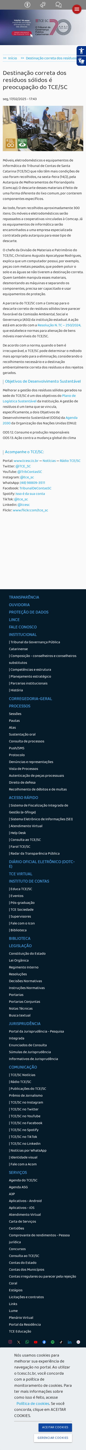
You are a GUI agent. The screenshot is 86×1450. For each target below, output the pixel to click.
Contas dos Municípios (26, 1270)
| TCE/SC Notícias (22, 1075)
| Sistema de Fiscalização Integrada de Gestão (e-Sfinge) (38, 809)
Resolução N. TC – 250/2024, (59, 325)
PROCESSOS (19, 706)
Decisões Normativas (25, 981)
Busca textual (20, 1016)
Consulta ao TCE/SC (24, 1256)
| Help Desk (17, 833)
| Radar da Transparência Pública (34, 854)
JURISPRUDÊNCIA (25, 1024)
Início (12, 58)
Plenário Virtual (21, 1318)
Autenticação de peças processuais (36, 776)
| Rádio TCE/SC (20, 1082)
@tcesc (24, 505)
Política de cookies (33, 1404)
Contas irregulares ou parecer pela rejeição (42, 1277)
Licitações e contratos (26, 1297)
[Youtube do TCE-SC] (34, 1343)
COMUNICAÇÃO (23, 1068)
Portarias (16, 995)
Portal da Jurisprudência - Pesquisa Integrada (36, 1035)
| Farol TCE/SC (19, 847)
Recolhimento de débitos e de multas (38, 790)
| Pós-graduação (22, 903)
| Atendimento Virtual (25, 826)
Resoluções (18, 974)
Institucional (23, 635)
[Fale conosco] (58, 7)
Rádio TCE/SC (70, 461)
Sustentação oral (22, 735)
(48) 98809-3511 (32, 483)
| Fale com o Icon (22, 924)
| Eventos (16, 896)
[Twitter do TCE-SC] (17, 1343)
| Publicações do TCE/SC (27, 1089)
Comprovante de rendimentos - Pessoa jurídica (39, 1239)
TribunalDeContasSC (35, 488)
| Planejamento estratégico (30, 677)
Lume (13, 1311)
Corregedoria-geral (30, 699)
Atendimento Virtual (25, 1215)
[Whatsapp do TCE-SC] (26, 1343)
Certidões (16, 1229)
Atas (12, 728)
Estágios (15, 1290)
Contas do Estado (22, 1263)
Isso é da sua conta (30, 494)
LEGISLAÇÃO (20, 946)
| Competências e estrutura (30, 670)
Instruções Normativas (27, 988)
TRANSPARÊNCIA (24, 598)
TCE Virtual (20, 874)
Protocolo (17, 755)
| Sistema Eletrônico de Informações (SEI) (41, 819)
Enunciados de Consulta (28, 1045)
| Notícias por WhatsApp (28, 1151)
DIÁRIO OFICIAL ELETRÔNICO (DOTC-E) (42, 864)
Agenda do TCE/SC (23, 1180)
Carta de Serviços (22, 1222)
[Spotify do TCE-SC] (51, 1343)
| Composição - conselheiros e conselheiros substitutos (42, 659)
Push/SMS (16, 748)
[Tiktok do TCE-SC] (60, 1343)
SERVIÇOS (18, 1173)
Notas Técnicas (21, 1009)
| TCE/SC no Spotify (24, 1130)
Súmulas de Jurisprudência (30, 1052)
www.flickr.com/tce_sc (30, 510)
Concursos (17, 1249)
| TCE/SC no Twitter (24, 1110)
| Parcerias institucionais (28, 684)
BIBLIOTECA (20, 939)
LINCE (14, 620)
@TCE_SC (23, 466)
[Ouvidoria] (43, 7)
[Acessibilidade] (28, 7)
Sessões (15, 714)
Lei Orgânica (19, 961)
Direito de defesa (22, 783)
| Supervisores (20, 917)
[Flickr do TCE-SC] (77, 1343)
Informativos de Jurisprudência (33, 1059)
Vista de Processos (23, 769)
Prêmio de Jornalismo (26, 1096)
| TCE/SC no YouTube (24, 1116)
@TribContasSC (29, 472)
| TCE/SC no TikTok (23, 1137)
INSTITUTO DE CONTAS (29, 882)
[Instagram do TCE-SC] (9, 1343)
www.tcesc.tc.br (26, 461)
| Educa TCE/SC (20, 889)
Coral (13, 1284)
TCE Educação (20, 1332)
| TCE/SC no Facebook (25, 1123)
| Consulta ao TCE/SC (25, 840)
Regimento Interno (24, 968)
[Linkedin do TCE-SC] (68, 1343)
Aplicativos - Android (25, 1201)
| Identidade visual (23, 1158)
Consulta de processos (26, 742)
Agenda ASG (18, 1187)
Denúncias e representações (31, 762)
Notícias (49, 461)
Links (13, 1304)
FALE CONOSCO (23, 627)
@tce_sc (27, 477)
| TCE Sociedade (21, 910)
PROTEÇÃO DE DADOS (28, 613)
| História (16, 690)
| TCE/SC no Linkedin (25, 1144)
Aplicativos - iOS (21, 1208)
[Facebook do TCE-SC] (43, 1343)
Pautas (14, 721)
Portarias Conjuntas (24, 1002)
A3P (12, 1194)
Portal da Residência (25, 1325)
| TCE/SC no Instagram (26, 1103)
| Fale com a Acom (23, 1164)
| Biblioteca (18, 930)
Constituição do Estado (27, 954)
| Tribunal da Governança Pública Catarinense (34, 646)
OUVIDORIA (19, 605)
